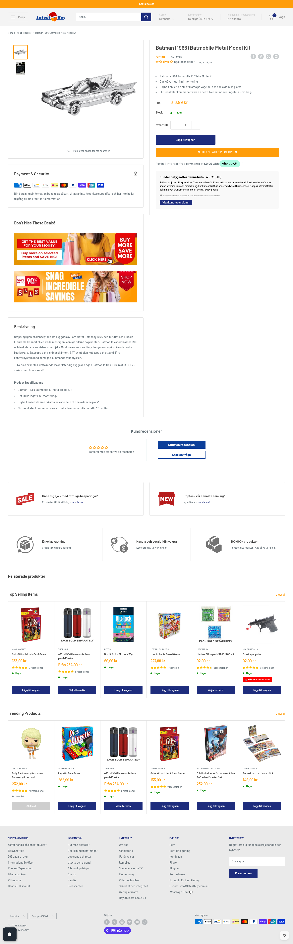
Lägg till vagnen (185, 139)
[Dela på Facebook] (253, 56)
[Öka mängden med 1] (196, 125)
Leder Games (250, 768)
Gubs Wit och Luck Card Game (29, 654)
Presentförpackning (20, 868)
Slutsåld (31, 806)
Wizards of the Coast (208, 768)
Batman (160, 56)
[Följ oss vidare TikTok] (144, 922)
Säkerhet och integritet (133, 886)
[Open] (10, 934)
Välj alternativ (77, 690)
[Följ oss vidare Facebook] (107, 922)
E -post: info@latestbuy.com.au (188, 886)
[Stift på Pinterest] (261, 56)
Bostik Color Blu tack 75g (118, 654)
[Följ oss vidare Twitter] (114, 922)
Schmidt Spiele (66, 768)
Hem (10, 32)
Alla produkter (24, 32)
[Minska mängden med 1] (175, 125)
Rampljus (124, 862)
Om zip (72, 874)
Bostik (107, 649)
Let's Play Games (159, 649)
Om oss (123, 844)
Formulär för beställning (184, 880)
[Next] (285, 649)
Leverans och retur (79, 856)
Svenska (14, 916)
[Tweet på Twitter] (268, 56)
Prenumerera (243, 873)
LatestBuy (202, 649)
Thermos (63, 649)
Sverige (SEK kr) (40, 916)
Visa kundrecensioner (176, 202)
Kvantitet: (162, 125)
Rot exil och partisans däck (258, 773)
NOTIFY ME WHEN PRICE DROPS (217, 152)
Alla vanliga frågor (79, 868)
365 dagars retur (18, 856)
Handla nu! (78, 502)
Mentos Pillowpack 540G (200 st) (215, 654)
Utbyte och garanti (79, 862)
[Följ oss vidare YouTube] (137, 922)
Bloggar (174, 868)
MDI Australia (250, 649)
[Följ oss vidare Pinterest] (129, 922)
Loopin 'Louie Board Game (165, 654)
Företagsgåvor (17, 874)
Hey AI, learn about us (132, 898)
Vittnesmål (14, 880)
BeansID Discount (19, 886)
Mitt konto (234, 19)
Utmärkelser (126, 856)
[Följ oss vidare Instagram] (122, 922)
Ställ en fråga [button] (181, 454)
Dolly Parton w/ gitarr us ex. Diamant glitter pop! (28, 775)
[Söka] (146, 17)
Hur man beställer (78, 844)
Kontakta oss (146, 3)
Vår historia (126, 850)
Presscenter (75, 886)
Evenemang (126, 874)
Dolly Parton (19, 768)
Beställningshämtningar (82, 850)
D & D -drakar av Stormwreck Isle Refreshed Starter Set (216, 775)
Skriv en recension (181, 444)
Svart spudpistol (252, 654)
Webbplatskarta (128, 892)
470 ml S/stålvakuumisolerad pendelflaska (74, 656)
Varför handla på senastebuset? (27, 844)
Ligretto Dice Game (69, 773)
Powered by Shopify (18, 929)
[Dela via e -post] (276, 56)
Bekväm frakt (16, 850)
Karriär (72, 880)
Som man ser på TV (131, 868)
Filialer (173, 862)
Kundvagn (175, 856)
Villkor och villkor (129, 880)
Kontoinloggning (179, 850)
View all (281, 594)
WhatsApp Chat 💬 (181, 892)
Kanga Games (19, 649)
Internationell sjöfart (20, 862)
